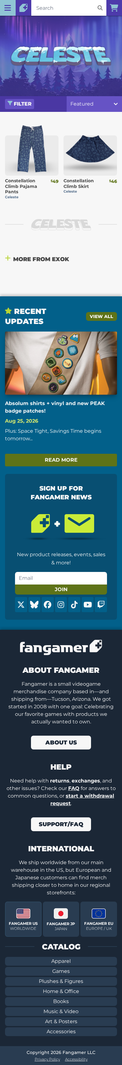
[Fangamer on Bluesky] (34, 604)
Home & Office (61, 991)
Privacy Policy (47, 1059)
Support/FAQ (61, 824)
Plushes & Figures (61, 981)
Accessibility (76, 1059)
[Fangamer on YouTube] (88, 604)
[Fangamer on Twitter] (21, 604)
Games (61, 971)
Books (61, 1001)
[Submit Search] (100, 8)
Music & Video (61, 1011)
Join (61, 589)
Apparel (61, 961)
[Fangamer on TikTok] (74, 604)
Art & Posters (61, 1021)
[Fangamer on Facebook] (48, 604)
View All (101, 316)
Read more (61, 460)
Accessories (61, 1032)
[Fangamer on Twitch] (101, 604)
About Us (61, 742)
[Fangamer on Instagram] (61, 604)
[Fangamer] (23, 8)
